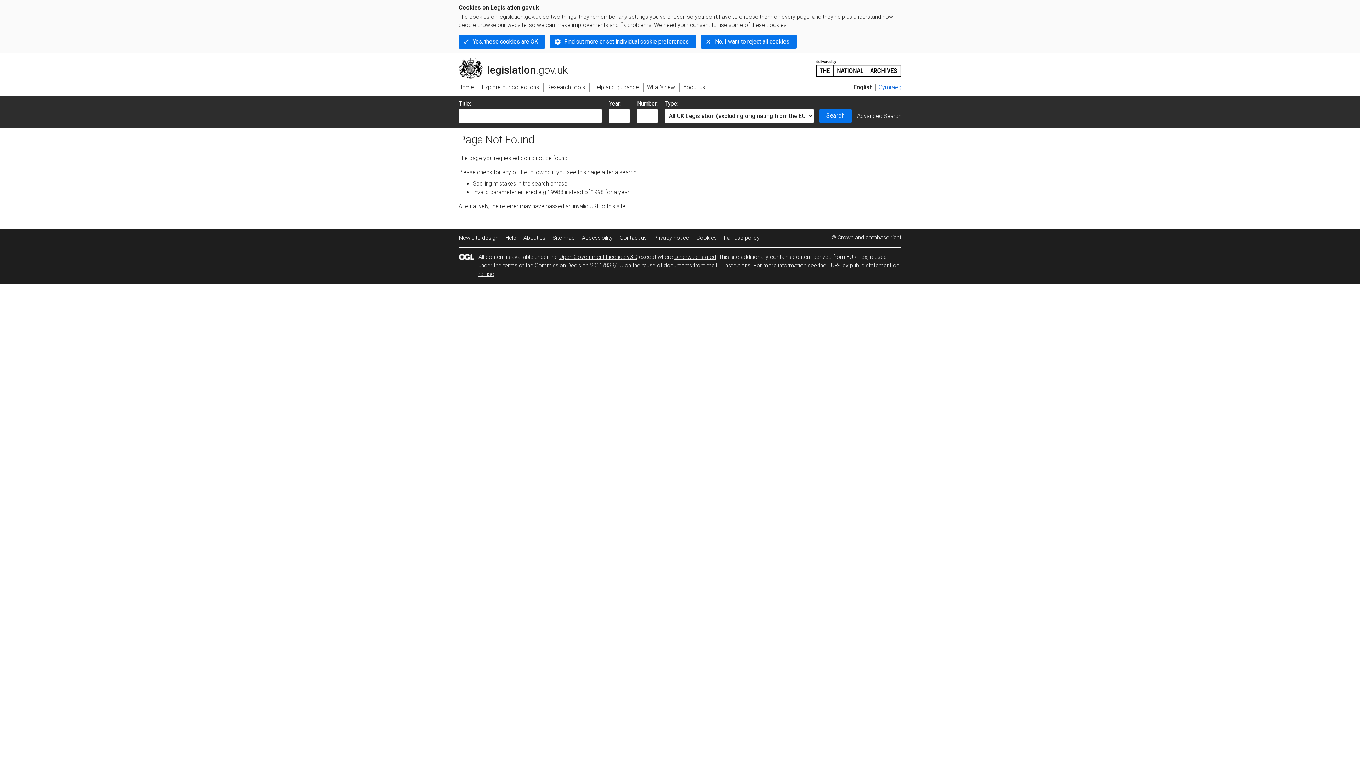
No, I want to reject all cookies (752, 41)
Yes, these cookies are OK (505, 41)
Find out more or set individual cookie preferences (626, 41)
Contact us (633, 237)
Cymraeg (890, 87)
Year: (615, 103)
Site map (563, 237)
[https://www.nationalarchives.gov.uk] (858, 65)
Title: (465, 103)
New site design (478, 237)
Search (835, 115)
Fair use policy (742, 237)
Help (510, 237)
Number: (647, 103)
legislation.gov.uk (517, 61)
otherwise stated (695, 257)
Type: (671, 103)
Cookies (706, 237)
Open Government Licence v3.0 (598, 257)
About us (534, 237)
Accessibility (597, 237)
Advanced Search (879, 116)
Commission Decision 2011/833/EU (579, 265)
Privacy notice (671, 237)
